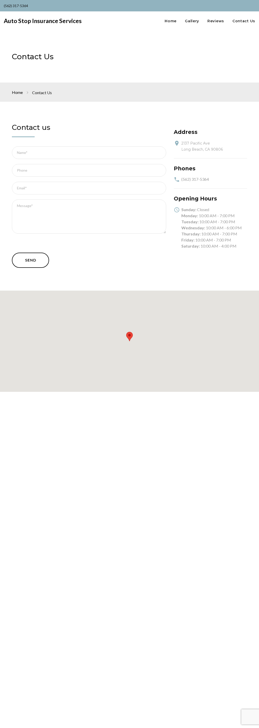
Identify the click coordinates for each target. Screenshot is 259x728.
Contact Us (243, 21)
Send (30, 260)
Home (171, 21)
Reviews (215, 21)
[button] (129, 336)
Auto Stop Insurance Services (43, 20)
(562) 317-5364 (16, 6)
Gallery (192, 21)
